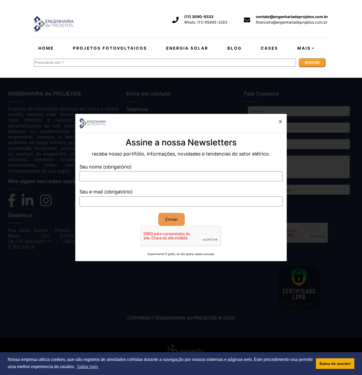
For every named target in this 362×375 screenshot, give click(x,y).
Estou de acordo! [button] (335, 363)
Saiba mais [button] (87, 366)
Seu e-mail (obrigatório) (106, 192)
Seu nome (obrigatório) (106, 167)
